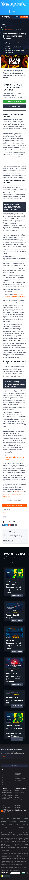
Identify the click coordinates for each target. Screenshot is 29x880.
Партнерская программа (19, 778)
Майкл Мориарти (9, 29)
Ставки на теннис (6, 780)
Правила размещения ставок (19, 793)
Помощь (16, 795)
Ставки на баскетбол (7, 774)
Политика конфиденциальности (7, 795)
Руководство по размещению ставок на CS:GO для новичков (14, 457)
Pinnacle (15, 612)
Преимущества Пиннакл (19, 780)
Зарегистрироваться (14, 101)
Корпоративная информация (17, 774)
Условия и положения (7, 792)
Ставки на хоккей (6, 782)
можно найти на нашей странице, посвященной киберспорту (14, 494)
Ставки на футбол (6, 772)
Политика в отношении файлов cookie (7, 798)
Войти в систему (14, 106)
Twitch (16, 491)
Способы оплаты (18, 799)
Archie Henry (16, 579)
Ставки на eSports (6, 784)
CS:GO (4, 512)
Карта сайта (17, 797)
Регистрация (24, 17)
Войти (16, 17)
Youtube (21, 491)
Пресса (16, 776)
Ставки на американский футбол (7, 778)
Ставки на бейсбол (6, 775)
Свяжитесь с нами (18, 790)
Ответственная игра (6, 790)
